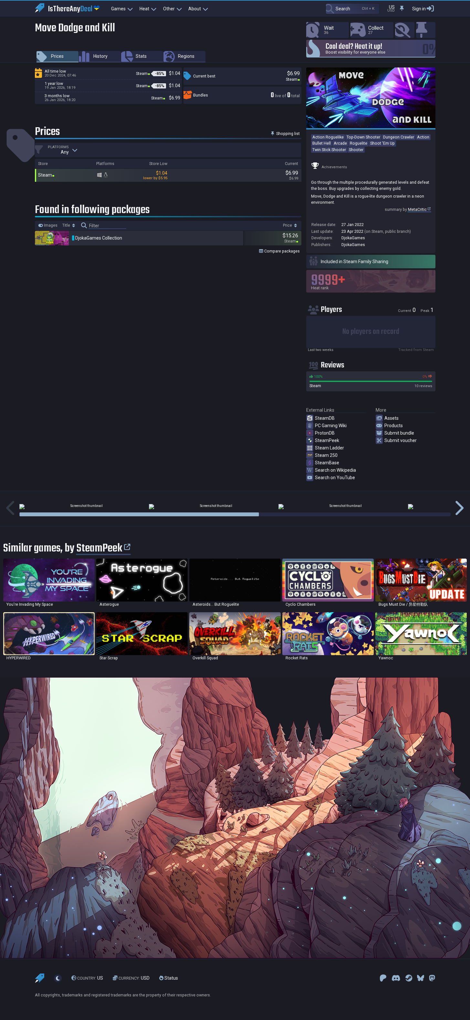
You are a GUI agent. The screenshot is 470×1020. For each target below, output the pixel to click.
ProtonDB (325, 433)
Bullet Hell (321, 143)
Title (66, 225)
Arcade (340, 143)
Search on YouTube (335, 477)
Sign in (419, 8)
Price (288, 225)
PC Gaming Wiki (331, 425)
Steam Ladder (329, 447)
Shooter (356, 149)
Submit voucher (400, 440)
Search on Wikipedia (335, 470)
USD (134, 978)
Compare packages (281, 251)
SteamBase (327, 462)
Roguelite (358, 143)
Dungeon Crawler (398, 137)
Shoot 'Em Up (382, 143)
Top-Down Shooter (363, 137)
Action (423, 137)
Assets (391, 418)
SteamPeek (327, 440)
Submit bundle (399, 433)
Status (170, 978)
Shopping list (287, 133)
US (90, 978)
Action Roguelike (328, 137)
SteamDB (325, 418)
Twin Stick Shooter (329, 149)
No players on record (370, 332)
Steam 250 (326, 455)
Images (50, 225)
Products (393, 425)
